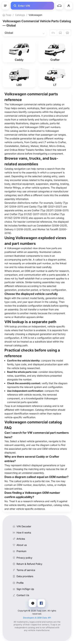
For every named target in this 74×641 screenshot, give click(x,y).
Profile (20, 582)
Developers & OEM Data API (37, 617)
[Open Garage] (59, 6)
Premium (21, 551)
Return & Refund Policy (29, 563)
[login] (69, 6)
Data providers (25, 576)
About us (22, 544)
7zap (8, 14)
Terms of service (26, 570)
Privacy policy (24, 557)
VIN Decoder (24, 526)
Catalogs (20, 14)
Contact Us (23, 595)
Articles (21, 538)
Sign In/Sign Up (25, 588)
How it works (24, 532)
